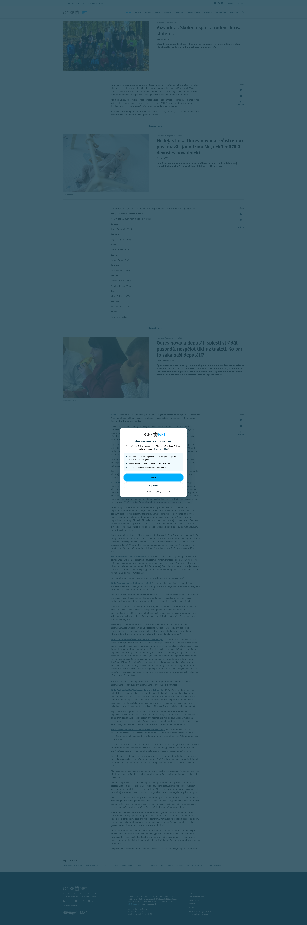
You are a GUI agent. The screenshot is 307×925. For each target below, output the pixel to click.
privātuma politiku (160, 449)
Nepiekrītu (153, 485)
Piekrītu (153, 477)
